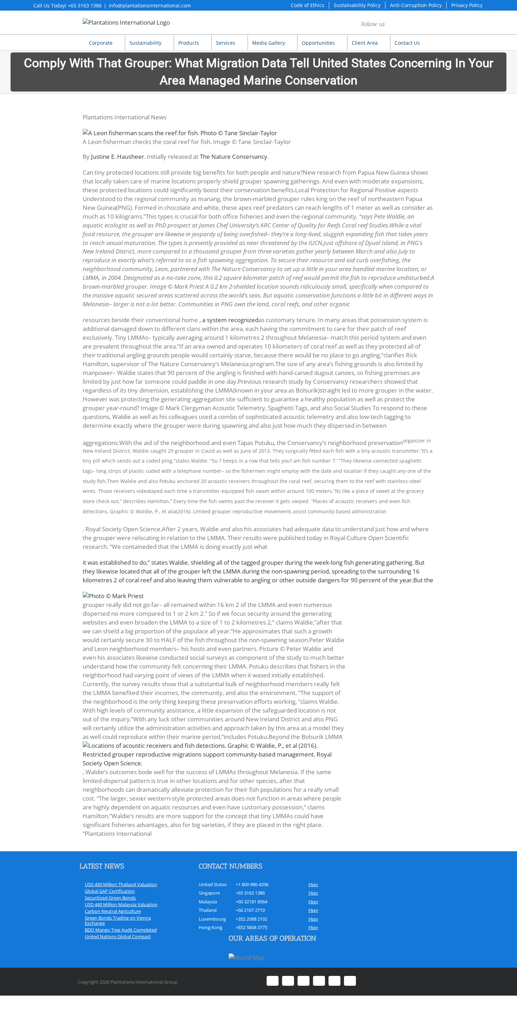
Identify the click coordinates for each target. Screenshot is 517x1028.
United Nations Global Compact (118, 936)
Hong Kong (210, 927)
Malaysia (208, 901)
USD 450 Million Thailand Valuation (121, 884)
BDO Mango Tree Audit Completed (121, 930)
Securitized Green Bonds (110, 898)
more (313, 884)
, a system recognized (228, 320)
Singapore (209, 893)
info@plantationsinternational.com (150, 5)
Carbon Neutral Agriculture (113, 911)
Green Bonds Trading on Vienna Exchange (118, 920)
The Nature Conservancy (233, 156)
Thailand (208, 910)
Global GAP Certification (110, 891)
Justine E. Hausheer (117, 156)
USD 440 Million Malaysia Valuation (121, 904)
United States (213, 884)
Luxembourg (212, 919)
